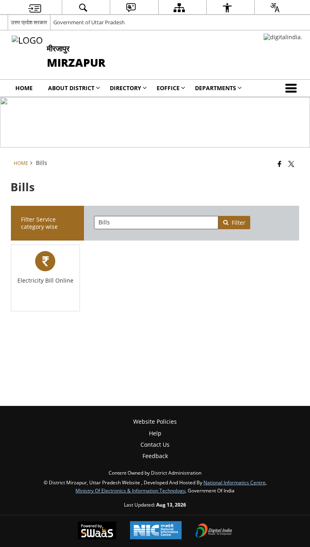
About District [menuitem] (71, 88)
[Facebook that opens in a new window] (279, 164)
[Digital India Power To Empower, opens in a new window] (214, 531)
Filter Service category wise (39, 222)
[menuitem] (35, 7)
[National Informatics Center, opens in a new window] (156, 531)
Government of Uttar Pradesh (89, 22)
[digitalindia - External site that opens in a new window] (283, 37)
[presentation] (156, 222)
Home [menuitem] (24, 88)
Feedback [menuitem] (155, 456)
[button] (292, 88)
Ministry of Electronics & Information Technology (130, 490)
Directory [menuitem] (125, 88)
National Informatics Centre (234, 482)
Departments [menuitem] (215, 88)
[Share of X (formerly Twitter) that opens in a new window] (291, 164)
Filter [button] (238, 222)
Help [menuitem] (155, 433)
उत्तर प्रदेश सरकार (29, 22)
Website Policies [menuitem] (155, 421)
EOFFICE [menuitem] (168, 88)
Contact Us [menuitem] (155, 444)
